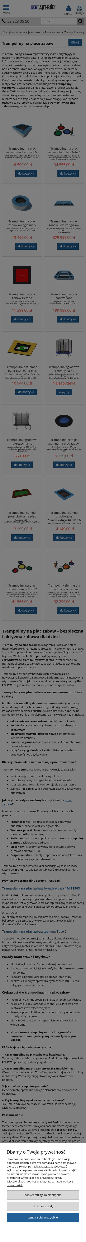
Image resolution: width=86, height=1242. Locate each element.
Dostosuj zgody (43, 1206)
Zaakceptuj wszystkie (43, 1217)
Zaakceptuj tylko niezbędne (43, 1195)
